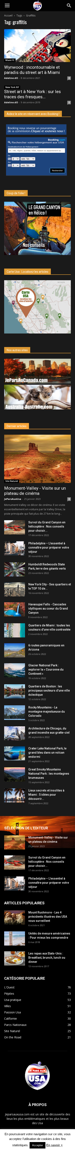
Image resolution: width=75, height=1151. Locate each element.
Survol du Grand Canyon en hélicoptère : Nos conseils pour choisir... (46, 526)
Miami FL (9, 60)
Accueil (8, 15)
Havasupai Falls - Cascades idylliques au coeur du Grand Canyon (48, 608)
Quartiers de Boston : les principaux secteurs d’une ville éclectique (49, 690)
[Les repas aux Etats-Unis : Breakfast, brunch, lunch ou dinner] (14, 958)
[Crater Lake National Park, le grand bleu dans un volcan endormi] (14, 753)
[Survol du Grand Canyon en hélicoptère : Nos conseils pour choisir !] (14, 527)
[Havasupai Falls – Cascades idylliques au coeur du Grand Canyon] (14, 609)
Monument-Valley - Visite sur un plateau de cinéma (35, 491)
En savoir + (54, 1145)
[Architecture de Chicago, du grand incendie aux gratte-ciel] (14, 733)
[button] (69, 5)
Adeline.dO (11, 78)
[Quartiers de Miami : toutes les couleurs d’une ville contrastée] (14, 630)
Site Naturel (11, 481)
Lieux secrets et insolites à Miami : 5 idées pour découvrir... (46, 794)
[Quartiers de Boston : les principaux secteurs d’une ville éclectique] (14, 691)
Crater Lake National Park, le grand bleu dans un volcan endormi (47, 752)
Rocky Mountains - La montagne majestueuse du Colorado (46, 711)
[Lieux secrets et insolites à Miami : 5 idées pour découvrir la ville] (14, 795)
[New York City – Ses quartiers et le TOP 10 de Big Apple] (14, 589)
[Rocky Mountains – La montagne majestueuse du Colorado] (14, 712)
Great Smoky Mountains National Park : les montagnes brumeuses (48, 773)
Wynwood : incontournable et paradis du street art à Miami (32, 70)
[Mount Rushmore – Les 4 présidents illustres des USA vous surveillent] (14, 917)
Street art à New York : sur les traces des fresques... (32, 94)
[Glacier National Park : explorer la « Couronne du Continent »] (14, 670)
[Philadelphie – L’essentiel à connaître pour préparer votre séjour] (14, 548)
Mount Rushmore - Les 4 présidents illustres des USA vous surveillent (47, 916)
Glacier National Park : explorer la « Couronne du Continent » (46, 669)
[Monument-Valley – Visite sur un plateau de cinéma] (37, 459)
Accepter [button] (37, 1145)
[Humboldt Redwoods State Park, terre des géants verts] (14, 569)
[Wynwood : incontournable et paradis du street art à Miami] (37, 45)
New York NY (12, 87)
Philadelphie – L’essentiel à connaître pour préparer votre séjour (48, 547)
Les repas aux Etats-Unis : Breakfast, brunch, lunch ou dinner (46, 957)
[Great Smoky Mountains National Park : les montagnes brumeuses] (14, 774)
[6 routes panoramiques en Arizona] (14, 650)
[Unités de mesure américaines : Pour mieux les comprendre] (14, 938)
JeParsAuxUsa (12, 498)
